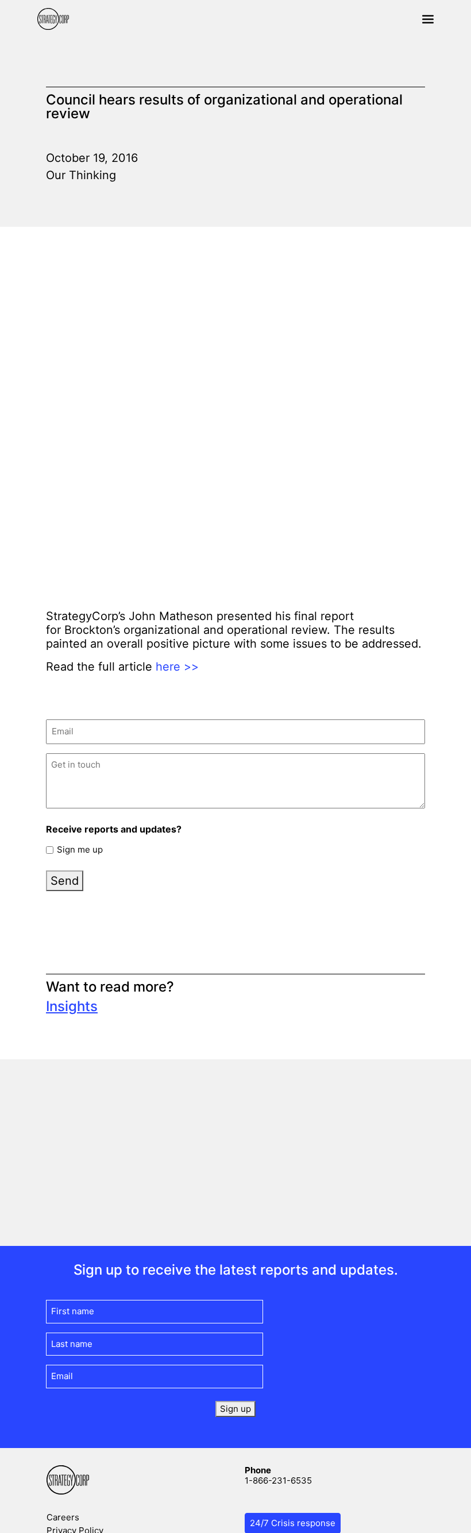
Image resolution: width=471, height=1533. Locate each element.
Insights (72, 1006)
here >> (177, 666)
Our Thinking (81, 175)
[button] (428, 19)
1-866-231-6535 (278, 1480)
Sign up (235, 1408)
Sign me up (80, 849)
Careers (63, 1517)
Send (65, 881)
